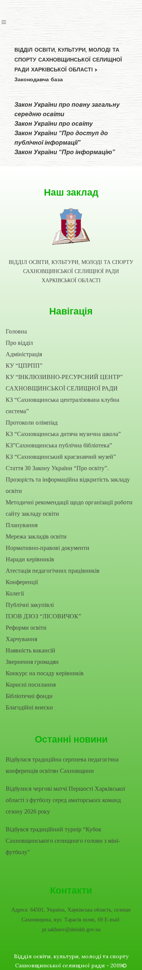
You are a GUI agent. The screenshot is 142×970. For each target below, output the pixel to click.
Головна (16, 331)
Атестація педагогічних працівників (53, 570)
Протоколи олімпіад (32, 422)
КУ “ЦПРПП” (24, 365)
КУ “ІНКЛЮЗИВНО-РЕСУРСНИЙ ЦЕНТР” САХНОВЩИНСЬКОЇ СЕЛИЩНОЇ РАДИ (64, 383)
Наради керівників (30, 559)
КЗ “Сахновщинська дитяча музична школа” (63, 434)
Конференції (22, 582)
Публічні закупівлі (30, 605)
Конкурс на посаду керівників (45, 673)
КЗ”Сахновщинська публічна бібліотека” (59, 445)
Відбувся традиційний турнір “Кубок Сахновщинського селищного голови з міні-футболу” (63, 840)
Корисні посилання (31, 684)
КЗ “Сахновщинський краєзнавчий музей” (61, 456)
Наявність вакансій (30, 650)
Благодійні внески (29, 707)
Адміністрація (24, 354)
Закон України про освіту (53, 123)
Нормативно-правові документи (47, 548)
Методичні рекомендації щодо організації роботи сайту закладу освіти (69, 508)
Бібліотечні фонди (29, 696)
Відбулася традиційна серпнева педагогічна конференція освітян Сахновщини (62, 765)
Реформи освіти (26, 627)
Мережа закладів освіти (36, 536)
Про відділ (19, 343)
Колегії (15, 593)
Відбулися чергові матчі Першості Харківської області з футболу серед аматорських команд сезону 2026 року (65, 800)
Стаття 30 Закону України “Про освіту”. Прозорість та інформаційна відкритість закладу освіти (68, 479)
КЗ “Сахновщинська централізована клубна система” (62, 405)
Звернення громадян (32, 662)
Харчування (21, 639)
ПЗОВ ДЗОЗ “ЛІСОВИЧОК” (43, 616)
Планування (21, 525)
